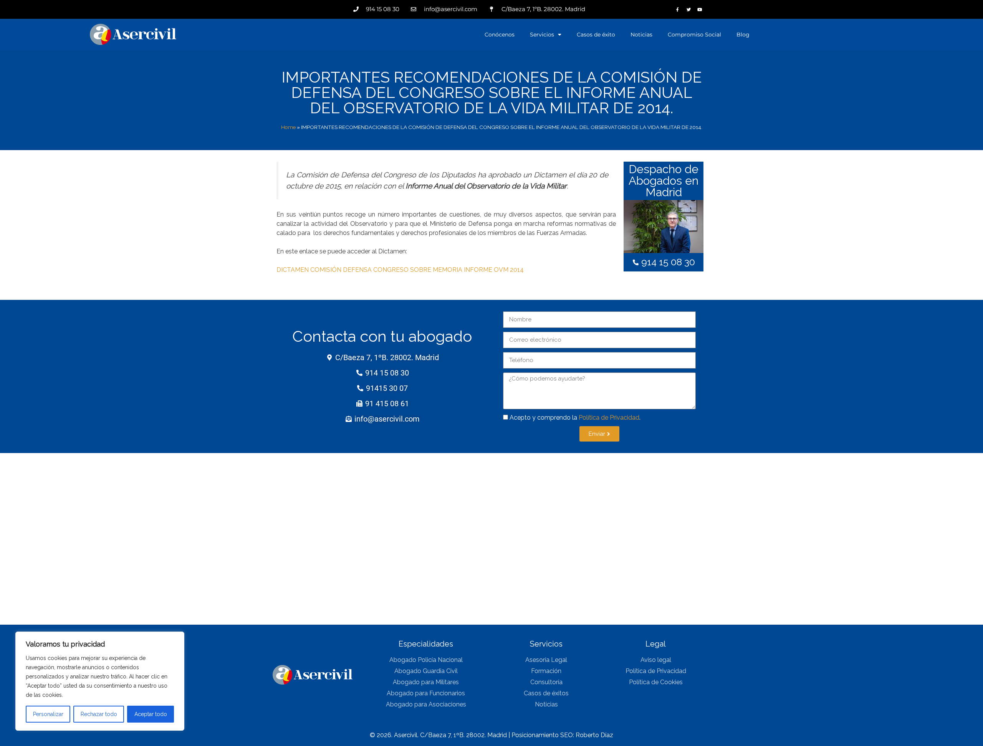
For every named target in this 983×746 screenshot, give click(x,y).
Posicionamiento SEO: (543, 735)
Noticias (641, 34)
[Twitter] (688, 9)
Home (288, 127)
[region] (99, 681)
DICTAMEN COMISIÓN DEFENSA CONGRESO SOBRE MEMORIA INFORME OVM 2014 (400, 269)
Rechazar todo (99, 714)
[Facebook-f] (677, 9)
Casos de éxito (596, 34)
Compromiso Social (694, 34)
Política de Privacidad (609, 417)
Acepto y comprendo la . (575, 417)
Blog (743, 34)
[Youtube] (699, 9)
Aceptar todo (150, 714)
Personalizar (48, 714)
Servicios (542, 34)
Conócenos (500, 34)
